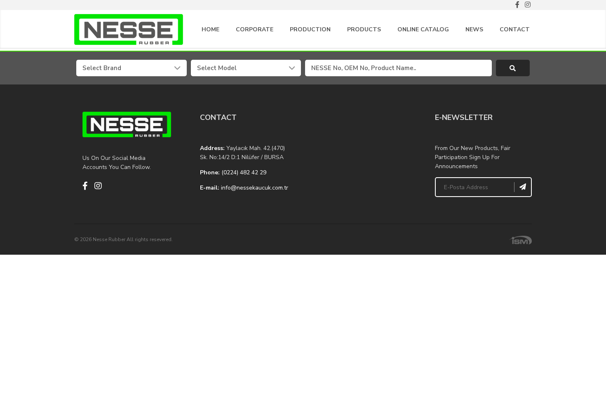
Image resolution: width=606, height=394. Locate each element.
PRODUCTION (310, 29)
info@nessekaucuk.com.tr (254, 188)
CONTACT (515, 29)
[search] (513, 68)
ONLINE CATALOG (423, 29)
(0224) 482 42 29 (243, 172)
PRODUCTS (364, 29)
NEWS (474, 29)
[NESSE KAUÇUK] (361, 153)
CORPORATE (254, 29)
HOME (210, 29)
